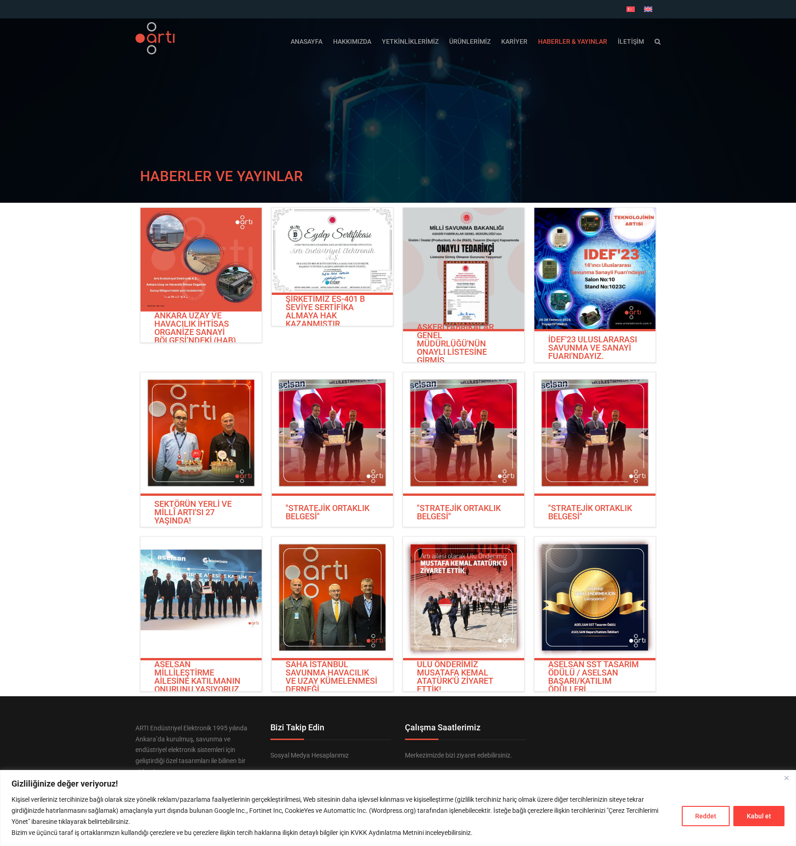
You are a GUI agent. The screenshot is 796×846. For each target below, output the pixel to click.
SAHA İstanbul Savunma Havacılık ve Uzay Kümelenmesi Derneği (331, 676)
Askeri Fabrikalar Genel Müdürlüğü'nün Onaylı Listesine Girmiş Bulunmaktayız (455, 348)
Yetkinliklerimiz (410, 41)
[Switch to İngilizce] (648, 9)
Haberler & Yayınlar (572, 41)
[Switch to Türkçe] (630, 9)
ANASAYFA (306, 41)
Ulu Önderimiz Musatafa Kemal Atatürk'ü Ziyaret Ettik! (455, 676)
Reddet (705, 816)
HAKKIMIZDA (352, 41)
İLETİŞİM (631, 41)
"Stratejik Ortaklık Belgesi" (327, 512)
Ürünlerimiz (470, 41)
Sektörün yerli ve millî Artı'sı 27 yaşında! (193, 512)
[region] (398, 808)
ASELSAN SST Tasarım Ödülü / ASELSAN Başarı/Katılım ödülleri (593, 676)
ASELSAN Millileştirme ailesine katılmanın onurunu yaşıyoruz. (197, 676)
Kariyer (514, 41)
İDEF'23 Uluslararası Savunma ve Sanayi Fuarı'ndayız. (592, 347)
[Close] (786, 777)
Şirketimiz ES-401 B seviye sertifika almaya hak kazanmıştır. (325, 311)
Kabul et (759, 816)
